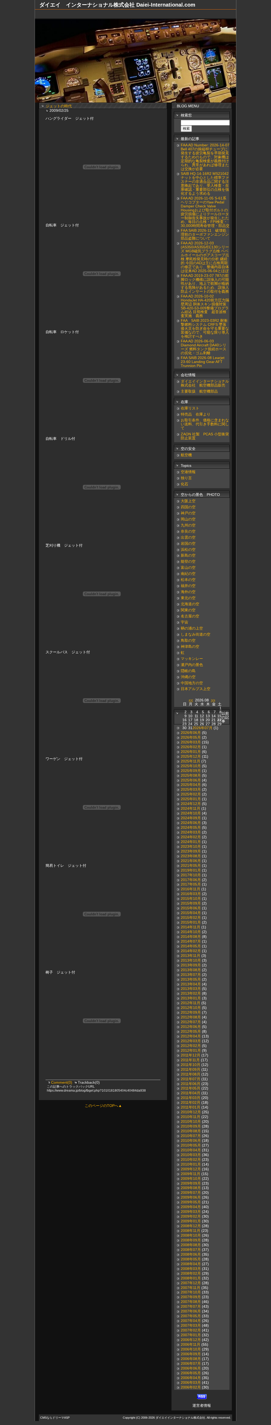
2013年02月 (191, 993)
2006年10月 (191, 1349)
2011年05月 (190, 1088)
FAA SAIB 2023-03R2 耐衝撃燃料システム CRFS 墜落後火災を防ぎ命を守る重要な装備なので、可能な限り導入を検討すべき (205, 328)
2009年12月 (191, 1169)
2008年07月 (191, 1250)
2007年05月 (191, 1316)
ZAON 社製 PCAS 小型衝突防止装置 (205, 436)
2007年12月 (191, 1283)
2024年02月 (191, 837)
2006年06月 (191, 1368)
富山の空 (188, 568)
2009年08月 (191, 1188)
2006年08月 (191, 1359)
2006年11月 (190, 1345)
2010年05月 (191, 1145)
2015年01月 (191, 922)
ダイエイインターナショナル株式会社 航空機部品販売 (205, 383)
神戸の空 (188, 513)
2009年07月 (191, 1193)
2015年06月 (191, 908)
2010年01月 (191, 1164)
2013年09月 (191, 965)
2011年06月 (190, 1084)
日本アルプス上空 (195, 689)
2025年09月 (191, 771)
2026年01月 (191, 752)
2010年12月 (191, 1112)
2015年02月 (191, 918)
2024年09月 (191, 818)
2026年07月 (202, 728)
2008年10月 (191, 1235)
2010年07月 (191, 1136)
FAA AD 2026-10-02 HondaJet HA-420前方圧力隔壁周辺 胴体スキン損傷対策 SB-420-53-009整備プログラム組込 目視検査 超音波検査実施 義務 (205, 306)
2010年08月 (191, 1131)
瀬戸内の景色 (192, 665)
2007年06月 (191, 1311)
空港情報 (190, 472)
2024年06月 (191, 823)
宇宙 (184, 622)
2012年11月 (190, 1003)
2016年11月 (190, 889)
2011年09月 (190, 1070)
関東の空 (188, 610)
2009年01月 (191, 1221)
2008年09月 (191, 1240)
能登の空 (188, 562)
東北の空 (188, 598)
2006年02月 (191, 1387)
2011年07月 (190, 1079)
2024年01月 (191, 842)
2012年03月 (191, 1041)
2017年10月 (191, 875)
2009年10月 (191, 1179)
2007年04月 (191, 1321)
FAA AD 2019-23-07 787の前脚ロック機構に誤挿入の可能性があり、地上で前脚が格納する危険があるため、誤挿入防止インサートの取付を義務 (205, 284)
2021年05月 (191, 866)
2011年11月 (190, 1060)
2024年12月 (191, 804)
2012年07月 (191, 1022)
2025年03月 (191, 789)
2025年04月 (191, 785)
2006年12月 (191, 1340)
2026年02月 (191, 747)
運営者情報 (201, 1406)
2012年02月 (191, 1046)
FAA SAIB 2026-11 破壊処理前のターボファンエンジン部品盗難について (205, 234)
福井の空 (188, 586)
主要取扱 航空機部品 (199, 391)
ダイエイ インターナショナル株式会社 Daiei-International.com (117, 5)
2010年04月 (191, 1150)
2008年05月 (191, 1259)
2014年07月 (191, 941)
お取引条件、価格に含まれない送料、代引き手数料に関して (205, 424)
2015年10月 (191, 899)
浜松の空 (188, 550)
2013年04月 (191, 984)
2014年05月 (191, 946)
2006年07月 (191, 1364)
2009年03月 (191, 1212)
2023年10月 (191, 847)
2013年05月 (191, 979)
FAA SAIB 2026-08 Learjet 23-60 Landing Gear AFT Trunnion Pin (202, 362)
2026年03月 (191, 742)
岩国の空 (188, 544)
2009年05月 (191, 1202)
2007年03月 (191, 1326)
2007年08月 (191, 1302)
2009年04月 (191, 1207)
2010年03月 (191, 1155)
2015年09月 (191, 903)
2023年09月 (191, 851)
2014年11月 (190, 927)
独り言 (186, 478)
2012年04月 (191, 1036)
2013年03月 (191, 989)
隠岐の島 (188, 671)
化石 (184, 484)
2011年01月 (190, 1107)
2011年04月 (190, 1093)
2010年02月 (191, 1160)
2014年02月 (191, 951)
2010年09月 (191, 1126)
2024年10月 (191, 813)
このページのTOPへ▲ (103, 1106)
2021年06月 (191, 861)
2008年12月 (191, 1226)
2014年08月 (191, 937)
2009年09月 (191, 1183)
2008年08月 (191, 1245)
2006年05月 (191, 1373)
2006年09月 (191, 1354)
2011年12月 (190, 1055)
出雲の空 (188, 537)
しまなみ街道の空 (195, 634)
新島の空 (188, 555)
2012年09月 (191, 1012)
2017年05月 (191, 884)
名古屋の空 (190, 616)
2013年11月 (190, 956)
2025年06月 (191, 780)
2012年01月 (191, 1051)
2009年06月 (191, 1197)
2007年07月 (191, 1306)
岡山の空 (188, 519)
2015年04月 (191, 913)
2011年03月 (190, 1098)
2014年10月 (191, 932)
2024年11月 (190, 809)
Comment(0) (62, 1082)
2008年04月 (191, 1264)
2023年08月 (191, 856)
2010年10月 (191, 1122)
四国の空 (188, 507)
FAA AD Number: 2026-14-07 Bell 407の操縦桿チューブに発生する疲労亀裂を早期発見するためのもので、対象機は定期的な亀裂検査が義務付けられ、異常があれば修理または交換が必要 (205, 157)
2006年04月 (191, 1378)
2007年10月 (191, 1292)
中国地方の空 (192, 683)
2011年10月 (190, 1065)
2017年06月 (191, 880)
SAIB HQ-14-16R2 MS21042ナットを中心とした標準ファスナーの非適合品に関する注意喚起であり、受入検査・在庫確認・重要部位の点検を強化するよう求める (205, 183)
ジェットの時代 (59, 106)
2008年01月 (191, 1278)
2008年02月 (191, 1273)
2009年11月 (190, 1174)
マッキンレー (192, 659)
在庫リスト (190, 408)
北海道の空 (190, 604)
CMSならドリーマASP (55, 1417)
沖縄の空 (188, 677)
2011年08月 (190, 1074)
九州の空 (188, 525)
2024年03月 (191, 832)
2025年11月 (190, 761)
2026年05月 (191, 737)
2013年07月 (191, 975)
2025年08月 (191, 775)
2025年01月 (191, 799)
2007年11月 (190, 1288)
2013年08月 (191, 970)
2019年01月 (191, 870)
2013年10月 (191, 960)
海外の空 (188, 592)
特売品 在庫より (195, 414)
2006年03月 (191, 1383)
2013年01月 (191, 998)
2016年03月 (191, 894)
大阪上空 (188, 501)
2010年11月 (190, 1117)
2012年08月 (191, 1017)
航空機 (186, 455)
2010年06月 (191, 1141)
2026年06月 (191, 733)
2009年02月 (191, 1216)
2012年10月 (191, 1008)
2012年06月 (191, 1027)
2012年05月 (191, 1031)
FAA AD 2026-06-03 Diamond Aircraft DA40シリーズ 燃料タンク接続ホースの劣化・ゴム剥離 (203, 347)
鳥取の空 (188, 640)
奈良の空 (188, 531)
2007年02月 (191, 1330)
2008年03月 (191, 1269)
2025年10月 (191, 766)
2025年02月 (191, 794)
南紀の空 (188, 574)
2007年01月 (191, 1335)
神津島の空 (190, 647)
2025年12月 (191, 756)
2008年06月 (191, 1254)
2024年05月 (191, 828)
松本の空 (188, 580)
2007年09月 (191, 1297)
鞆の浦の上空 (192, 628)
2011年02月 (190, 1103)
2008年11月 (190, 1231)
